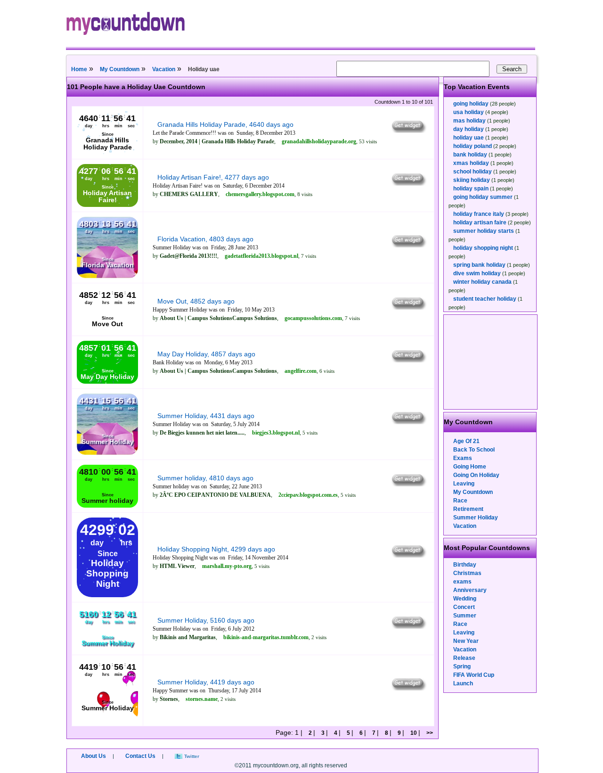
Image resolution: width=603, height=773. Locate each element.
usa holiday (468, 112)
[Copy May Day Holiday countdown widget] (408, 360)
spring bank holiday (479, 265)
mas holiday (469, 120)
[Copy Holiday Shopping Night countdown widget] (408, 555)
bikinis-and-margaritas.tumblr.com (266, 637)
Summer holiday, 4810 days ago (205, 478)
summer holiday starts (483, 231)
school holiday (472, 171)
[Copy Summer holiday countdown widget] (408, 484)
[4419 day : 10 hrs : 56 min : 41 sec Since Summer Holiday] (107, 719)
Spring (462, 666)
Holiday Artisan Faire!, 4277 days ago (213, 177)
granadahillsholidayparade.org (319, 141)
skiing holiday (471, 180)
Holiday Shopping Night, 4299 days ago (216, 549)
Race (460, 500)
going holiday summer (483, 197)
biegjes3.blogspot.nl (276, 432)
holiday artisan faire (479, 222)
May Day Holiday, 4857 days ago (206, 354)
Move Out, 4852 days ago (196, 301)
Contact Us (140, 756)
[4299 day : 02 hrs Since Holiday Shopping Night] (107, 595)
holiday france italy (478, 214)
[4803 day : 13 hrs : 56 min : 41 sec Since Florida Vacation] (107, 276)
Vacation (163, 69)
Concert (464, 607)
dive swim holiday (477, 273)
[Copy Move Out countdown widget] (408, 307)
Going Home (469, 466)
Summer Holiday (475, 517)
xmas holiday (471, 163)
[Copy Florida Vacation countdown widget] (408, 245)
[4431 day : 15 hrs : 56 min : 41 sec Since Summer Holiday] (107, 453)
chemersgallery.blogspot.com (260, 194)
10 (413, 733)
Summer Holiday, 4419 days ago (205, 682)
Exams (462, 458)
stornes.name (202, 699)
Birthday (464, 564)
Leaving (463, 483)
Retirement (468, 509)
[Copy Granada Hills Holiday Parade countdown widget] (408, 130)
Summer (464, 615)
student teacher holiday (484, 299)
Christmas (467, 573)
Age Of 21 (466, 441)
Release (464, 658)
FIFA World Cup (473, 675)
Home (79, 69)
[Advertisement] (491, 362)
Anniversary (470, 590)
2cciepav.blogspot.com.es (308, 495)
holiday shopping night (483, 248)
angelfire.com (301, 371)
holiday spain (471, 188)
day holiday (468, 129)
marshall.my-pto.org (227, 566)
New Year (466, 641)
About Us (93, 756)
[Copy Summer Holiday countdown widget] (408, 422)
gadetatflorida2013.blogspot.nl (261, 256)
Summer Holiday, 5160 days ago (205, 620)
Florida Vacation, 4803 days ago (205, 239)
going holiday (471, 103)
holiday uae (468, 137)
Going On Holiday (476, 475)
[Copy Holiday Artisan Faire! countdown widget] (408, 183)
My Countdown (119, 69)
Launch (463, 683)
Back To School (474, 449)
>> (429, 733)
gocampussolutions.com (313, 318)
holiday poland (472, 146)
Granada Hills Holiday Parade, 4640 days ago (225, 124)
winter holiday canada (482, 282)
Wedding (464, 598)
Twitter (191, 756)
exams (462, 581)
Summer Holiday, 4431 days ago (205, 415)
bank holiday (470, 154)
